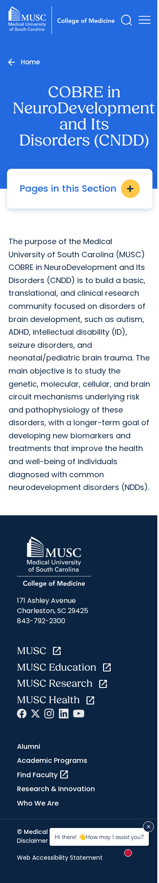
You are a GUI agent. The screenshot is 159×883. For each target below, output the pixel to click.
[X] (35, 714)
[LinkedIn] (64, 713)
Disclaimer (32, 840)
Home (30, 62)
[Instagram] (49, 713)
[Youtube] (78, 714)
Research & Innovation (56, 789)
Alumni (28, 746)
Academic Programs (52, 760)
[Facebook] (22, 713)
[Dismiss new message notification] (148, 826)
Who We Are (38, 803)
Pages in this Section (77, 188)
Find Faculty (43, 775)
